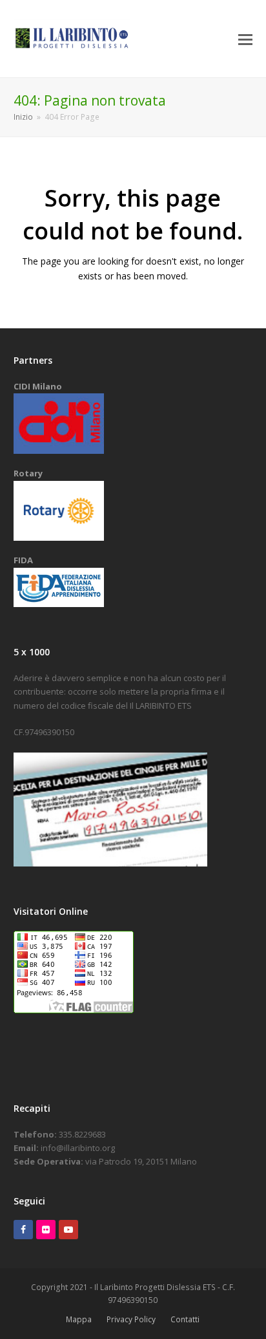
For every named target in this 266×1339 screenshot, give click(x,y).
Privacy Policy (131, 1319)
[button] (245, 38)
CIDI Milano (38, 386)
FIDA (23, 560)
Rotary (28, 473)
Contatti (185, 1319)
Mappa (79, 1319)
